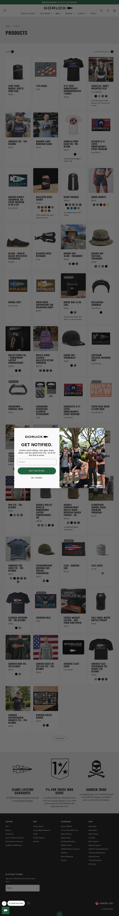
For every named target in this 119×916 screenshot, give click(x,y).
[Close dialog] (100, 432)
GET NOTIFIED (37, 471)
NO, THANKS (36, 478)
